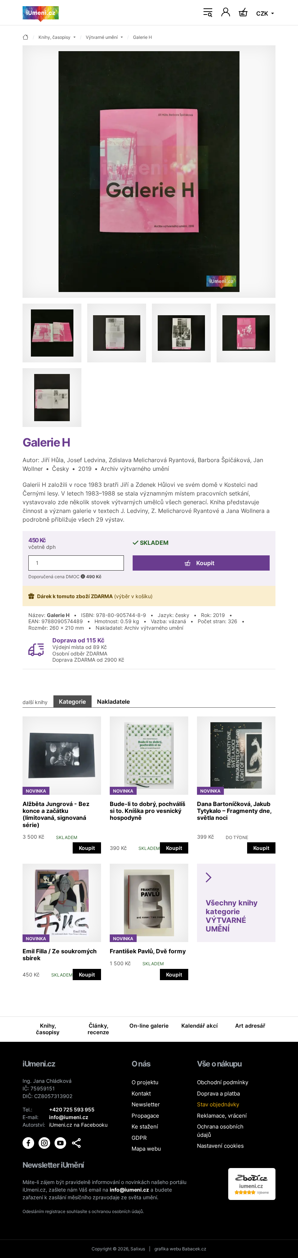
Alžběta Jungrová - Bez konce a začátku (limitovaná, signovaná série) (56, 814)
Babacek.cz (194, 1248)
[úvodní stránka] (25, 37)
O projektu (145, 1082)
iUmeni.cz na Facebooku (78, 1125)
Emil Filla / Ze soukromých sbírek (60, 954)
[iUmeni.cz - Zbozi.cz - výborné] (251, 1183)
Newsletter (146, 1104)
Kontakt (141, 1093)
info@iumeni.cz (129, 1190)
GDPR (139, 1137)
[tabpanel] (149, 845)
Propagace (145, 1115)
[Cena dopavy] (36, 649)
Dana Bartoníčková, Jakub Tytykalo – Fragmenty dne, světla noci (234, 810)
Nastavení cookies (220, 1145)
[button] (76, 1143)
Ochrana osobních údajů (220, 1130)
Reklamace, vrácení (222, 1115)
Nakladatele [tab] (113, 701)
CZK (263, 13)
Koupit (205, 563)
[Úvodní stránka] (41, 12)
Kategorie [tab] (72, 701)
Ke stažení (145, 1126)
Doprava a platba (218, 1093)
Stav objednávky (218, 1104)
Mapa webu (146, 1148)
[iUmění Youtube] (61, 1142)
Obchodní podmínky (222, 1082)
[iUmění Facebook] (29, 1142)
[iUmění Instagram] (45, 1142)
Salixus (137, 1248)
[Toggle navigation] (208, 13)
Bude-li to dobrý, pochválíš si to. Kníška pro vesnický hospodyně (147, 810)
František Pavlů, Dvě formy (148, 951)
